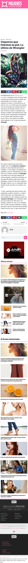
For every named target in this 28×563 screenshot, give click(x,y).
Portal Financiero (18, 516)
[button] (14, 531)
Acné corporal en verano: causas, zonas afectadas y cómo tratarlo (20, 315)
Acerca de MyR (16, 509)
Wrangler (10, 213)
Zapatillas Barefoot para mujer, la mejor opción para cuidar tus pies (19, 323)
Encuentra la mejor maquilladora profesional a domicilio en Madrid (13, 496)
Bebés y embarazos (6, 545)
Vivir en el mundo (6, 553)
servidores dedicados (16, 528)
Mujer (2, 39)
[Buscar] (25, 237)
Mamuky (4, 551)
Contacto (10, 509)
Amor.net (4, 549)
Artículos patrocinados (8, 507)
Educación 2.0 (4, 513)
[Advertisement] (14, 23)
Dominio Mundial (4, 515)
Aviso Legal (19, 555)
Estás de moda (5, 543)
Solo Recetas (5, 542)
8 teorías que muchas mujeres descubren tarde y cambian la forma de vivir (14, 476)
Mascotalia (17, 513)
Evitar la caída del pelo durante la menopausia (19, 330)
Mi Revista (17, 518)
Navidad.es (3, 516)
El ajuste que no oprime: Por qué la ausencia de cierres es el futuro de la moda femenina (13, 380)
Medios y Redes (20, 506)
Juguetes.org (4, 518)
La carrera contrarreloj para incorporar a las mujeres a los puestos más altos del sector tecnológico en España (13, 281)
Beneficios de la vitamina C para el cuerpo (19, 306)
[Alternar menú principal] (25, 4)
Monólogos (3, 520)
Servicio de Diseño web (19, 507)
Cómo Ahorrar (18, 515)
